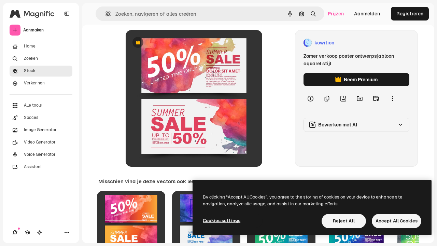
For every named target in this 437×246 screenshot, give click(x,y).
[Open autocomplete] (105, 13)
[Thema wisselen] (39, 232)
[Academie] (27, 232)
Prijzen (336, 14)
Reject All (344, 221)
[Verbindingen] (15, 232)
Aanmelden (367, 14)
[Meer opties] (392, 98)
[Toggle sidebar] (66, 13)
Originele (170, 43)
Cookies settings (221, 220)
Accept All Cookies (397, 221)
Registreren (409, 14)
